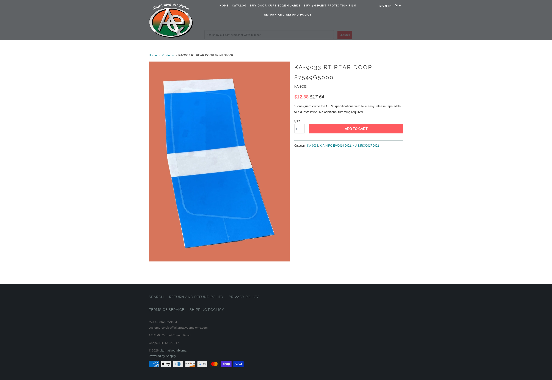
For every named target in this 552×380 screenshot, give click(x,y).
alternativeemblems (173, 350)
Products (168, 55)
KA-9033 (312, 145)
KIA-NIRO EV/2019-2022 (335, 145)
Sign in (386, 5)
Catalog (239, 5)
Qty (297, 121)
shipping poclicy (207, 310)
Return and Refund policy (288, 14)
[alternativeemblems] (171, 20)
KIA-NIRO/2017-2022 (366, 145)
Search (156, 297)
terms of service (166, 310)
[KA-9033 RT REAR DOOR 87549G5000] (219, 161)
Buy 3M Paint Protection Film (330, 5)
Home (224, 5)
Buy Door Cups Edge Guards (275, 5)
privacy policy (244, 297)
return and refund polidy (196, 297)
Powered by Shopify (162, 356)
